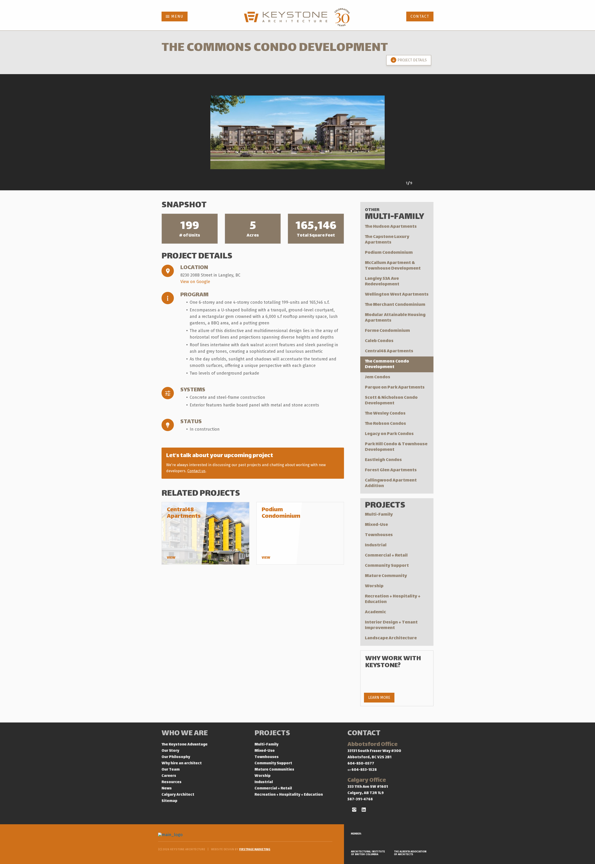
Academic (375, 612)
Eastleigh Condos (383, 460)
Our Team (171, 770)
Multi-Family (379, 514)
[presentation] (395, 184)
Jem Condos (377, 377)
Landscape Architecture (391, 638)
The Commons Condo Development (387, 364)
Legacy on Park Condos (389, 434)
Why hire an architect (182, 763)
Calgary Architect (178, 795)
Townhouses (379, 535)
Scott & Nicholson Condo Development (391, 400)
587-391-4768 (360, 799)
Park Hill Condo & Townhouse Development (396, 447)
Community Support (387, 566)
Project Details (412, 60)
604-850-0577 (360, 764)
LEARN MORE (379, 697)
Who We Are (185, 734)
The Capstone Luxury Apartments (387, 239)
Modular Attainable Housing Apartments (395, 317)
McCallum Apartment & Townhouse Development (393, 265)
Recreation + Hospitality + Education (392, 599)
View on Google (195, 281)
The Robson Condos (385, 424)
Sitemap (169, 801)
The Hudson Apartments (391, 227)
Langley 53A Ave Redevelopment (382, 281)
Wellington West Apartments (397, 294)
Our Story (170, 751)
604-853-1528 (364, 770)
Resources (172, 782)
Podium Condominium (389, 253)
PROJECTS (272, 734)
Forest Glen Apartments (391, 470)
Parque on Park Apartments (395, 387)
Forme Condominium (387, 331)
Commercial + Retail (386, 555)
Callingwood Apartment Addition (391, 483)
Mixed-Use (376, 525)
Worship (374, 586)
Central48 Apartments (389, 351)
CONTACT (419, 16)
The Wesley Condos (385, 413)
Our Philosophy (176, 757)
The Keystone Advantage (185, 745)
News (167, 788)
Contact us (196, 471)
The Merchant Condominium (395, 305)
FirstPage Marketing (254, 849)
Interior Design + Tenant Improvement (391, 625)
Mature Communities (274, 770)
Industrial (376, 545)
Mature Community (386, 576)
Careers (169, 776)
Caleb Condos (379, 341)
